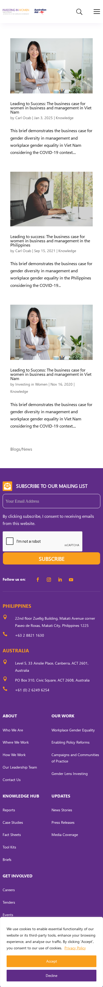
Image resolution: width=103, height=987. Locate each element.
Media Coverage (65, 834)
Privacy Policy (75, 947)
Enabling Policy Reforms (71, 742)
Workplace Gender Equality (73, 729)
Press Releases (63, 822)
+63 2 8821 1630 (29, 635)
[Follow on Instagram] (49, 579)
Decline (51, 975)
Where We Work (16, 742)
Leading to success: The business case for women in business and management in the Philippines (50, 241)
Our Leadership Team (20, 767)
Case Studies (13, 822)
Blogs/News (21, 449)
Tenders (9, 902)
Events (8, 914)
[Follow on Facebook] (38, 579)
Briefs (7, 859)
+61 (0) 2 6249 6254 (32, 689)
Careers (9, 889)
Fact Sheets (12, 834)
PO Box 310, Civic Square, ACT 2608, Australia (52, 680)
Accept (51, 961)
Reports (9, 809)
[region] (51, 952)
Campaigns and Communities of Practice (75, 758)
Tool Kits (9, 847)
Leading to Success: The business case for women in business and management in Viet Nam (50, 108)
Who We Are (13, 729)
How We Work (14, 754)
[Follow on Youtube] (71, 579)
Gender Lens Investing (70, 773)
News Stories (62, 809)
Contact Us (12, 779)
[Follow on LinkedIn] (60, 579)
